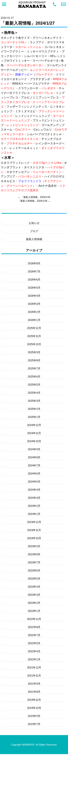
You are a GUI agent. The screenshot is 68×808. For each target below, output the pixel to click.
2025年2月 (34, 408)
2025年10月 (34, 344)
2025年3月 (34, 400)
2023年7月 (34, 562)
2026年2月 (34, 311)
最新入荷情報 (34, 239)
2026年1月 (34, 319)
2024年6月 (34, 473)
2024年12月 (34, 425)
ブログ (34, 231)
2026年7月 (34, 271)
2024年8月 (34, 457)
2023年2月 (34, 602)
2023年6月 (34, 570)
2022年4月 (34, 651)
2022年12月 (34, 619)
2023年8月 (34, 554)
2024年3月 (34, 497)
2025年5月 (34, 384)
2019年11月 (34, 699)
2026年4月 (34, 295)
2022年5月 (34, 643)
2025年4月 (34, 392)
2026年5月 (34, 287)
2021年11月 (34, 675)
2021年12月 (34, 667)
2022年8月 (34, 627)
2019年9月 (34, 715)
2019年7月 (34, 724)
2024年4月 (34, 489)
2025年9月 (34, 352)
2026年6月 (34, 279)
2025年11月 (34, 336)
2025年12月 (34, 328)
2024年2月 (34, 505)
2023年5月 (34, 578)
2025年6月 (34, 376)
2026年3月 (34, 303)
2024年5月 (34, 481)
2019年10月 (34, 707)
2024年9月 (34, 449)
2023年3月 (34, 594)
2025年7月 (34, 368)
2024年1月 (34, 513)
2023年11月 (34, 530)
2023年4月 (34, 586)
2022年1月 (34, 659)
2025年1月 (34, 416)
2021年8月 (34, 691)
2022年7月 (34, 635)
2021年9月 (34, 683)
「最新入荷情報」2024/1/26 (35, 197)
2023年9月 (34, 546)
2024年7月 (34, 465)
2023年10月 (34, 538)
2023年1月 (34, 610)
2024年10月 (34, 441)
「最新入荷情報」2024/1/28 (32, 201)
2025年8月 (34, 360)
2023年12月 (34, 522)
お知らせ (34, 222)
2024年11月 (34, 433)
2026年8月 (34, 263)
